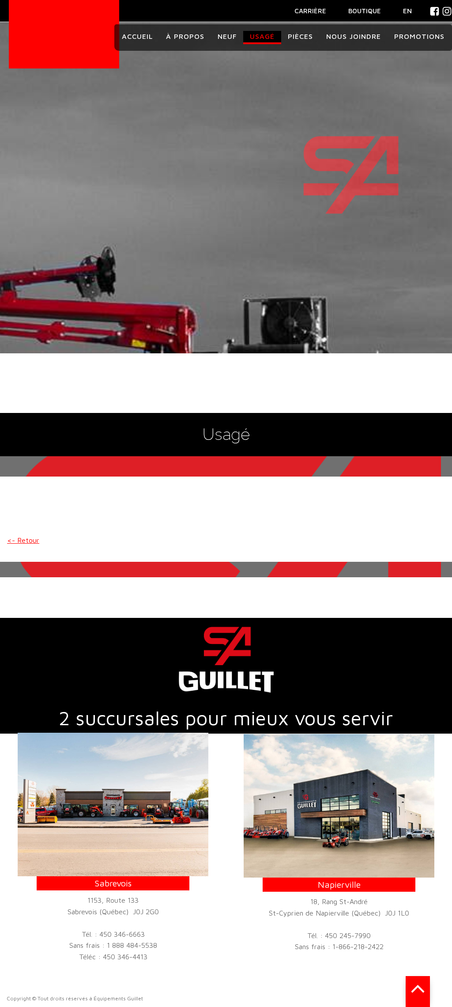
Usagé (262, 36)
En (407, 11)
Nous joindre (353, 36)
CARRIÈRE (310, 11)
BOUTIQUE (364, 11)
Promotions (419, 36)
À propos (185, 36)
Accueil (137, 36)
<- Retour (23, 540)
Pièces (300, 36)
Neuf (227, 36)
